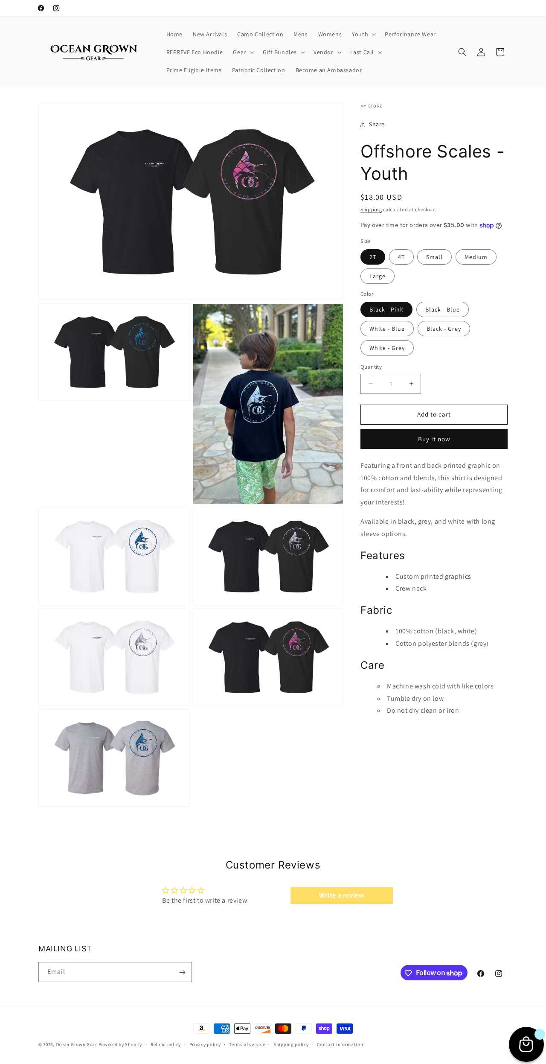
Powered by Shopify (120, 1044)
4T (401, 257)
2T (372, 257)
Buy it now (434, 439)
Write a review (341, 894)
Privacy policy (205, 1044)
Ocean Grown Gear (76, 1044)
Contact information (340, 1044)
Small (434, 257)
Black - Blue (442, 309)
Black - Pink (386, 309)
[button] (363, 34)
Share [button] (377, 124)
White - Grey (387, 348)
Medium (476, 257)
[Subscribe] (182, 972)
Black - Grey (444, 328)
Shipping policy (291, 1044)
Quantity (371, 366)
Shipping (371, 209)
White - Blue (387, 328)
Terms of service (247, 1044)
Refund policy (166, 1044)
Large (377, 276)
